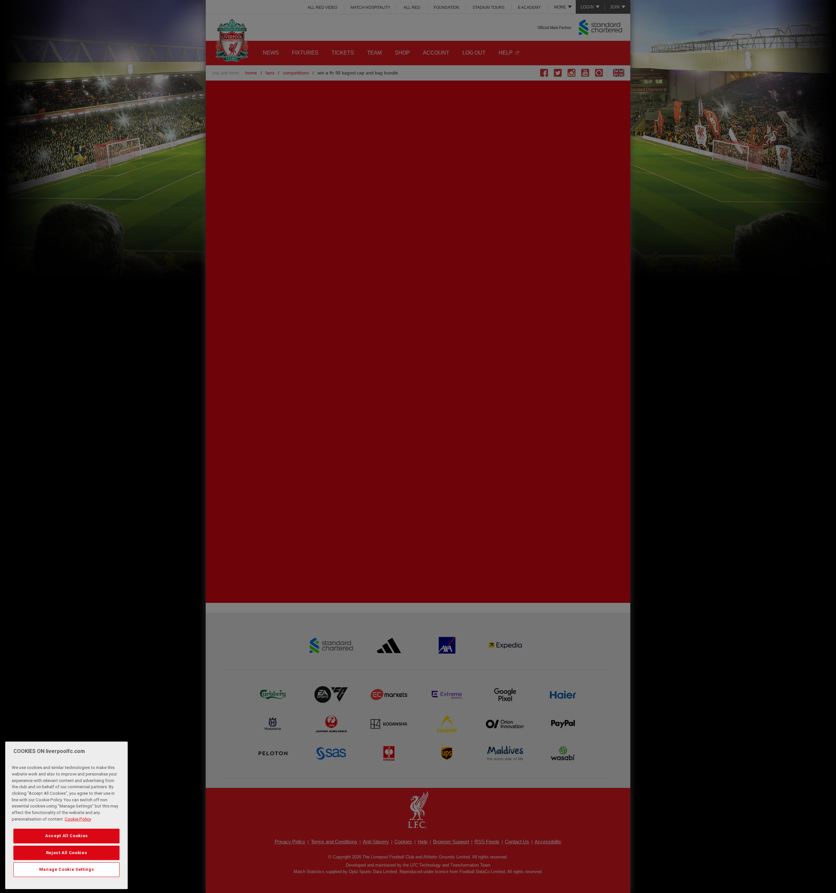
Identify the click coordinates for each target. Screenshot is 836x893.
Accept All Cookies (66, 835)
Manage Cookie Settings (66, 869)
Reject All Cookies (66, 852)
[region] (66, 815)
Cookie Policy (78, 819)
